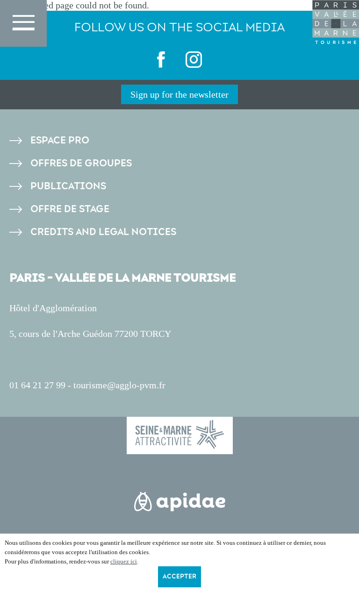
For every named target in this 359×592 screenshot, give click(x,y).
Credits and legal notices (103, 232)
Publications (68, 186)
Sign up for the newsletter (179, 94)
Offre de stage (69, 209)
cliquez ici (123, 561)
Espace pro (59, 140)
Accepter (179, 576)
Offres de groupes (81, 163)
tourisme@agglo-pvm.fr (119, 385)
